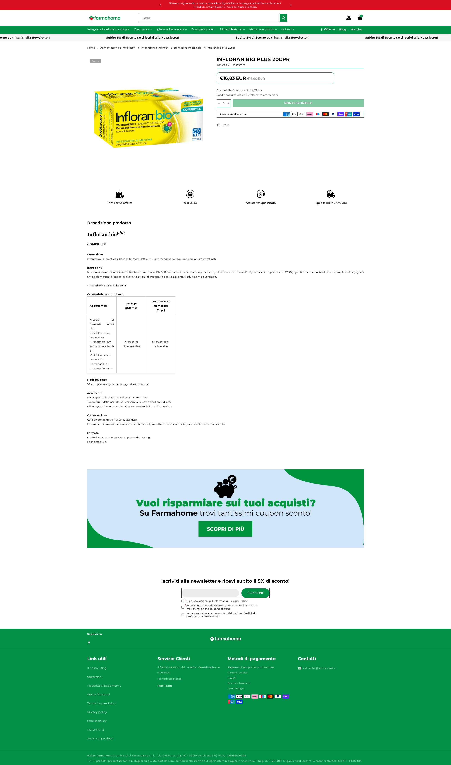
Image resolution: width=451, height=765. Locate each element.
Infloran (223, 65)
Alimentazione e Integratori (118, 47)
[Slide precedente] (160, 5)
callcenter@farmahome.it (319, 668)
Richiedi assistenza (169, 678)
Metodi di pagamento (252, 658)
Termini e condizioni (101, 703)
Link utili (96, 658)
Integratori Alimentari (155, 47)
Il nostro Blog (97, 668)
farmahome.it (106, 755)
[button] (360, 18)
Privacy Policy (238, 601)
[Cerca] (283, 18)
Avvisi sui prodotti (100, 738)
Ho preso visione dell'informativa (217, 601)
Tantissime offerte (119, 203)
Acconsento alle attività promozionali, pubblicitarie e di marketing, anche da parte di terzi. (221, 607)
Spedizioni (94, 677)
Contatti (307, 658)
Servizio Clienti (173, 658)
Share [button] (225, 125)
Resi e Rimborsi (98, 694)
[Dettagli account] (349, 18)
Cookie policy (97, 721)
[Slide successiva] (291, 5)
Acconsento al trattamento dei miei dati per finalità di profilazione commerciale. (221, 615)
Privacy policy (97, 712)
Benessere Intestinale (188, 47)
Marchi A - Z (95, 729)
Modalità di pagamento (104, 685)
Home (91, 47)
